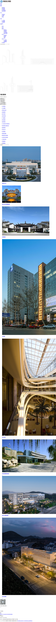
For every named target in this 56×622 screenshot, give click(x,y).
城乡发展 (3, 8)
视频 (3, 16)
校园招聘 (3, 22)
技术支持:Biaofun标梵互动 (28, 620)
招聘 (1, 18)
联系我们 (1, 23)
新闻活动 (3, 14)
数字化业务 (4, 11)
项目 (5, 614)
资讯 (1, 12)
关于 (2, 614)
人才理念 (3, 20)
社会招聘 (3, 21)
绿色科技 (3, 9)
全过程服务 (4, 10)
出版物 (3, 15)
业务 (4, 614)
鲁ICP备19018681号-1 (21, 620)
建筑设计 (3, 7)
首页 (1, 3)
